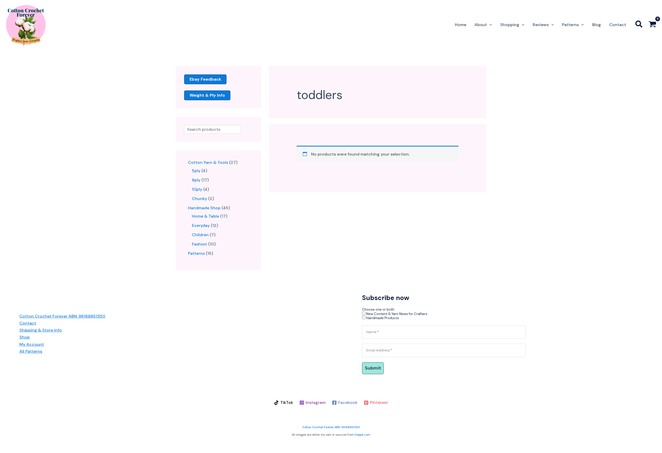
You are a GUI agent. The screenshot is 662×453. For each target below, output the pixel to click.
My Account (31, 344)
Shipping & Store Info (40, 330)
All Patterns (30, 351)
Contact (27, 323)
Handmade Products (382, 318)
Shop (24, 337)
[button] (489, 25)
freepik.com (362, 434)
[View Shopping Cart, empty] (652, 24)
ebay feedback (205, 79)
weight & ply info (207, 95)
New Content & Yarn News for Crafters (396, 314)
